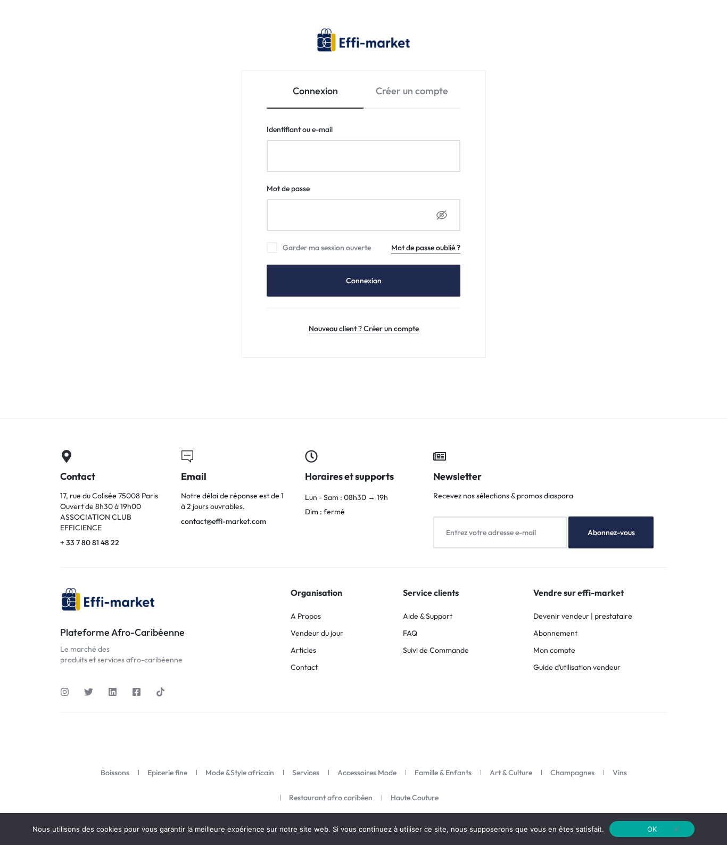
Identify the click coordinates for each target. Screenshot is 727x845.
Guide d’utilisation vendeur (577, 667)
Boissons (115, 772)
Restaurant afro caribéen (331, 797)
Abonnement (555, 633)
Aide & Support (427, 616)
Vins (620, 772)
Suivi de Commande (436, 650)
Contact (304, 667)
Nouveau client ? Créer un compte (364, 328)
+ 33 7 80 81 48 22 (114, 499)
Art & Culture (511, 772)
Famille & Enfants (443, 772)
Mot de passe (307, 188)
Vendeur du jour (317, 633)
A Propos (306, 616)
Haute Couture (415, 797)
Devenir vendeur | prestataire (582, 616)
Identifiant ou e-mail (319, 129)
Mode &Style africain (239, 772)
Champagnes (572, 772)
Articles (303, 650)
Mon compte (554, 650)
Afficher (441, 215)
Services (305, 772)
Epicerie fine (167, 772)
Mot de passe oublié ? (425, 247)
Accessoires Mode (366, 772)
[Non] (676, 829)
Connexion (364, 280)
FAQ (410, 633)
